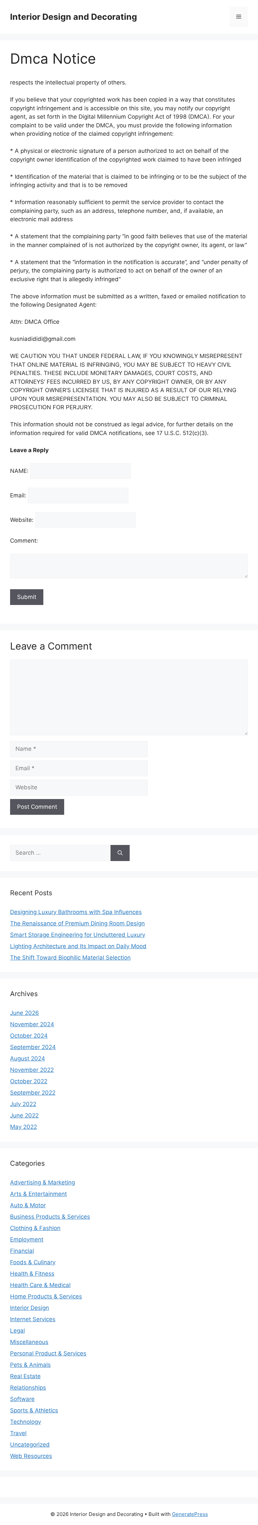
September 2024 (33, 1047)
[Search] (120, 853)
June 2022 (24, 1115)
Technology (25, 1421)
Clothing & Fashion (35, 1228)
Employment (26, 1239)
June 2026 (24, 1013)
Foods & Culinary (32, 1262)
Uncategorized (30, 1444)
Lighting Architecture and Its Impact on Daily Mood (78, 946)
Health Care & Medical (40, 1285)
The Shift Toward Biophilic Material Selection (70, 957)
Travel (18, 1433)
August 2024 (27, 1058)
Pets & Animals (30, 1364)
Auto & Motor (28, 1205)
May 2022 (23, 1126)
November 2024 (32, 1024)
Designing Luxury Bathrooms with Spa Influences (76, 912)
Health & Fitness (32, 1273)
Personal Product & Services (48, 1353)
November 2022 (32, 1069)
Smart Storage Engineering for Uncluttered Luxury (77, 934)
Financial (22, 1250)
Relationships (28, 1387)
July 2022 (23, 1104)
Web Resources (31, 1456)
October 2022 (28, 1081)
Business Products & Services (50, 1216)
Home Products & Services (46, 1296)
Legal (17, 1330)
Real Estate (25, 1376)
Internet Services (32, 1319)
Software (22, 1399)
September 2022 (32, 1092)
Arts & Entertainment (38, 1194)
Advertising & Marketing (42, 1182)
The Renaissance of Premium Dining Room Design (77, 923)
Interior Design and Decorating (73, 17)
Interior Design (29, 1307)
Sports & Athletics (34, 1410)
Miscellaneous (29, 1342)
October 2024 (29, 1035)
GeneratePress (190, 1514)
